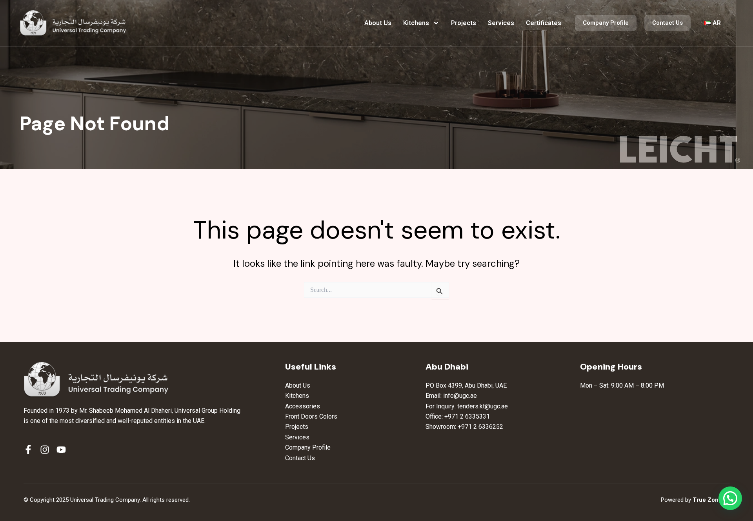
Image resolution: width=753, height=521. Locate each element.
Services (501, 23)
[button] (730, 498)
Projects (463, 23)
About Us (377, 23)
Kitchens (416, 23)
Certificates (543, 23)
